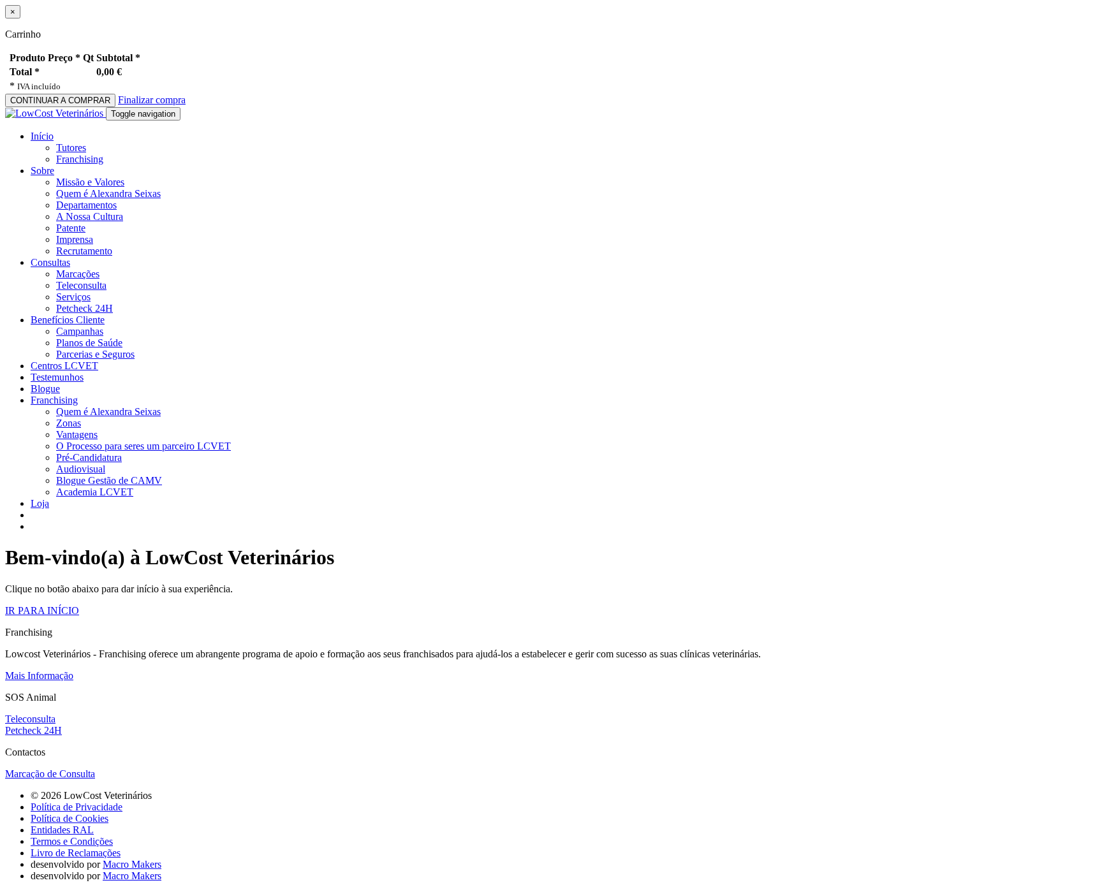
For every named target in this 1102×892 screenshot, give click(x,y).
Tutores (71, 147)
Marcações (77, 273)
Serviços (73, 296)
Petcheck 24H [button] (33, 730)
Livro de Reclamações (76, 852)
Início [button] (42, 136)
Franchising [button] (54, 400)
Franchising (79, 159)
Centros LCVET (64, 365)
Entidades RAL (62, 829)
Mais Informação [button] (39, 675)
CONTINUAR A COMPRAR (60, 100)
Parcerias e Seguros (95, 354)
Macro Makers (132, 864)
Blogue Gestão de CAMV (109, 480)
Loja (40, 503)
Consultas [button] (50, 262)
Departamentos (86, 205)
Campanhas (79, 331)
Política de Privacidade (76, 806)
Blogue (45, 388)
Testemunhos (57, 377)
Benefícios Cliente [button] (68, 319)
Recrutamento (84, 250)
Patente (70, 228)
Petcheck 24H (84, 308)
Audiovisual (80, 469)
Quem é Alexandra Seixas (108, 193)
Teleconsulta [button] (30, 718)
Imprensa (74, 239)
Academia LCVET (94, 491)
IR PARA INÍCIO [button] (42, 610)
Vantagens (77, 434)
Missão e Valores (90, 182)
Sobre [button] (42, 170)
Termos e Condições (72, 841)
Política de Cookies (69, 818)
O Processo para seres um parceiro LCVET (143, 446)
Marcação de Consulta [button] (50, 773)
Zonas (68, 423)
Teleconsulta (81, 285)
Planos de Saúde (89, 342)
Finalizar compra (152, 99)
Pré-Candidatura (89, 457)
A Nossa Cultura (89, 216)
